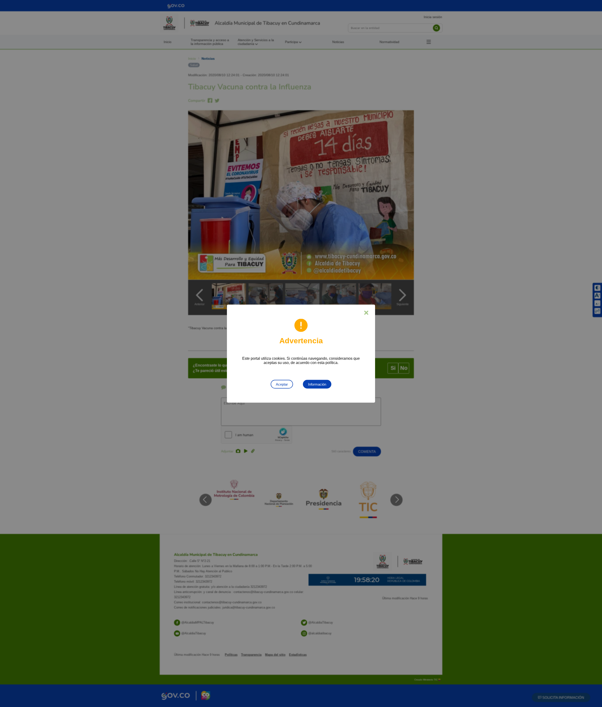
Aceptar (282, 384)
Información (317, 384)
